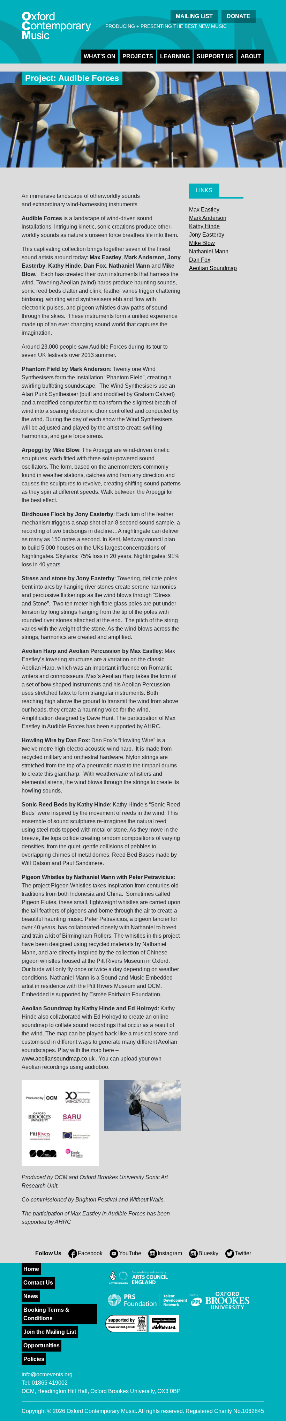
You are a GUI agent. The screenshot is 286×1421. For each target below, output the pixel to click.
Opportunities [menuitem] (41, 1345)
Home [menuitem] (31, 1269)
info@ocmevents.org (47, 1374)
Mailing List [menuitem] (194, 16)
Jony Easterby (206, 235)
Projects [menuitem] (137, 56)
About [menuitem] (251, 56)
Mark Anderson (207, 218)
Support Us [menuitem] (215, 56)
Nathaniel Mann (208, 251)
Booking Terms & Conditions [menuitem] (46, 1314)
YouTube (130, 1253)
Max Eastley (204, 210)
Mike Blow (202, 243)
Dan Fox (199, 260)
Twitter (243, 1253)
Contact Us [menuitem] (38, 1283)
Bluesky (208, 1253)
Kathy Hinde (204, 226)
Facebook (90, 1253)
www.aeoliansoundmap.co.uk (58, 1059)
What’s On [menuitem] (99, 56)
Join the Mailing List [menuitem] (49, 1332)
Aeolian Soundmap (213, 268)
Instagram (170, 1253)
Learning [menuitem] (175, 56)
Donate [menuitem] (238, 16)
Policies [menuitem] (33, 1359)
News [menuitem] (30, 1296)
